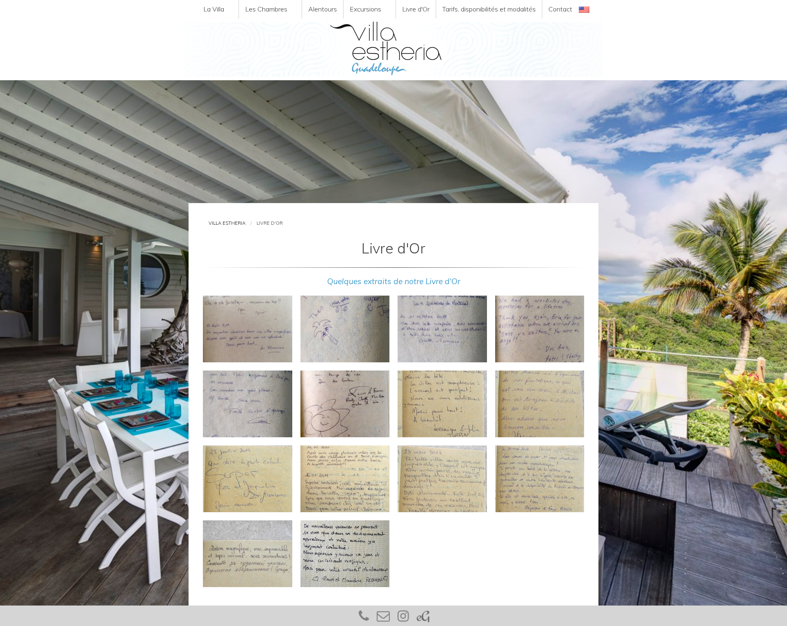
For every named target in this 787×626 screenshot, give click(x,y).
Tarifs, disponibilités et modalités (489, 9)
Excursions (365, 9)
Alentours (322, 9)
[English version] (584, 9)
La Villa (213, 9)
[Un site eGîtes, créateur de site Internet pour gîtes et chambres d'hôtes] (423, 618)
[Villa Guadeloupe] (393, 49)
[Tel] (364, 618)
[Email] (383, 618)
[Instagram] (403, 618)
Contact (560, 9)
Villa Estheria (227, 223)
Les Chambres (266, 9)
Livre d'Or (416, 9)
